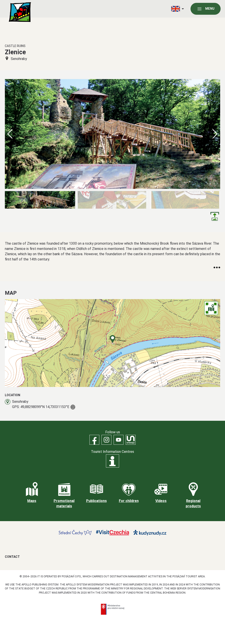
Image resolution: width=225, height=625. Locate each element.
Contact (12, 556)
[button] (215, 134)
